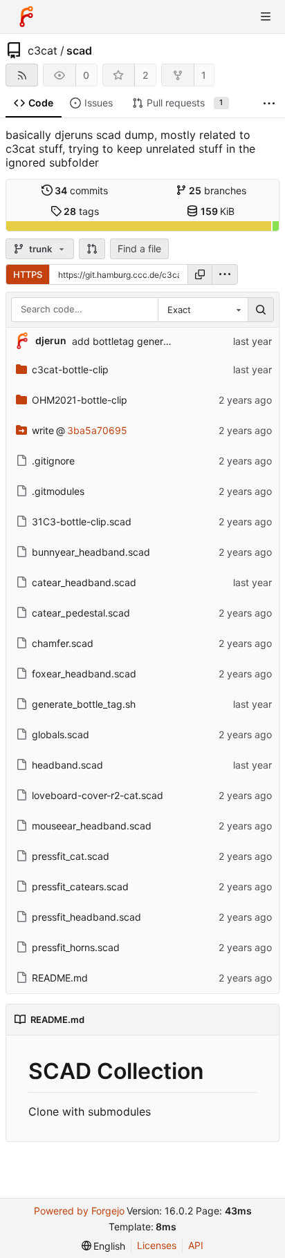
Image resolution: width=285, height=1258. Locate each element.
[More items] (269, 103)
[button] (92, 248)
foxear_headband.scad (84, 673)
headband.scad (67, 765)
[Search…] (261, 309)
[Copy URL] (199, 274)
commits (81, 190)
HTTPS (27, 274)
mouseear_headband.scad (91, 826)
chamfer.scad (62, 643)
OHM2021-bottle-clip (79, 400)
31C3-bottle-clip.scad (81, 521)
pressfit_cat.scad (70, 856)
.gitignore (53, 461)
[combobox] (203, 309)
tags (81, 211)
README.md (60, 978)
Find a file (139, 248)
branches (217, 190)
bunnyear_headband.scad (91, 552)
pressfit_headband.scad (86, 917)
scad (79, 50)
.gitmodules (58, 491)
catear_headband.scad (84, 582)
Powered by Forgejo (79, 1211)
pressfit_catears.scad (80, 886)
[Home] (26, 16)
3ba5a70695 (97, 430)
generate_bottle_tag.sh (84, 704)
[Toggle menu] (265, 16)
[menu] (225, 274)
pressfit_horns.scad (76, 947)
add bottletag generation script (143, 341)
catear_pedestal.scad (81, 613)
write (43, 430)
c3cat (42, 50)
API (195, 1245)
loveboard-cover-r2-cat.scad (97, 795)
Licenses (156, 1245)
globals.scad (60, 734)
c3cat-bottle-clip (70, 369)
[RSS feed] (22, 75)
